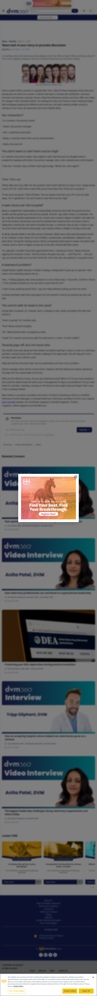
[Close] (93, 977)
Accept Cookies (70, 991)
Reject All (86, 991)
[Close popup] (75, 477)
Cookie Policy (18, 986)
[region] (48, 985)
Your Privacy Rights (16, 991)
